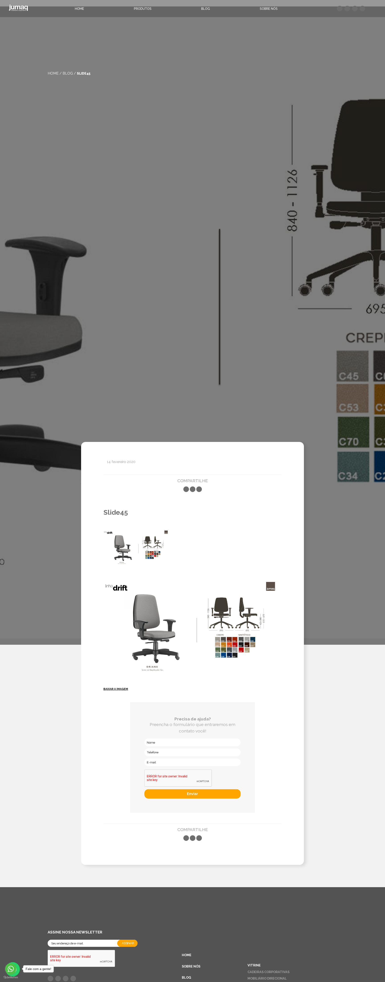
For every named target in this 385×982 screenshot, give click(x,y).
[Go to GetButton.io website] (11, 977)
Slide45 (83, 73)
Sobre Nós (269, 8)
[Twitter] (192, 489)
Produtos (143, 8)
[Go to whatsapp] (10, 968)
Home (79, 8)
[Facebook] (186, 489)
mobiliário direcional (267, 978)
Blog (205, 8)
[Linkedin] (199, 489)
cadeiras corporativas (268, 972)
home (53, 73)
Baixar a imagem (115, 689)
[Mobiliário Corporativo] (18, 8)
